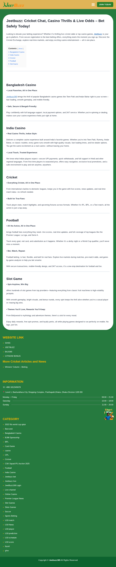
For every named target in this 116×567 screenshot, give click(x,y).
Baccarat (9, 429)
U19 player (9, 529)
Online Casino (11, 494)
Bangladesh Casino (13, 433)
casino (8, 451)
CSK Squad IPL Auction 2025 (17, 464)
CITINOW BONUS (13, 356)
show (20, 48)
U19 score (9, 542)
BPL (6, 442)
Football (8, 468)
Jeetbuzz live (10, 481)
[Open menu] (93, 4)
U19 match (9, 520)
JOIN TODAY (105, 4)
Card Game (10, 446)
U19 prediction (11, 533)
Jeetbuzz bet (10, 477)
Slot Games (10, 503)
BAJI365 (8, 352)
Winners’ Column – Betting (16, 367)
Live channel (10, 490)
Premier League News (14, 498)
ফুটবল (7, 551)
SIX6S (7, 343)
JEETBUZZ (9, 347)
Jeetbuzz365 (11, 97)
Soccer (8, 512)
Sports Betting (11, 516)
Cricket (8, 459)
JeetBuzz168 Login (13, 485)
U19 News (9, 525)
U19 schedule (11, 538)
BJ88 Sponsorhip (12, 437)
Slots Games (10, 507)
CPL (7, 455)
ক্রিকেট (7, 546)
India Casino (10, 472)
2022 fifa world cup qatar (15, 424)
